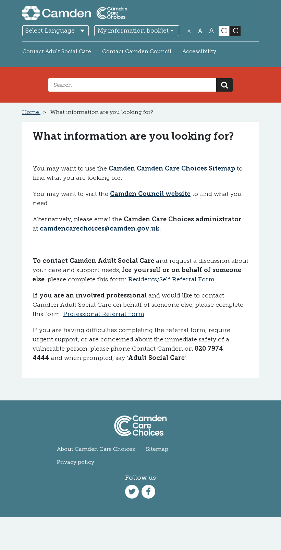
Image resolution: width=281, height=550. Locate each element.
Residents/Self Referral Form (171, 279)
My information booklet (133, 30)
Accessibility (199, 51)
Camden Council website (150, 194)
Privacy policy (75, 462)
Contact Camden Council (136, 51)
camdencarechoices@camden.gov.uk (99, 228)
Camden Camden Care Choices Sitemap (172, 168)
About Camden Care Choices (96, 449)
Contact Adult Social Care (56, 51)
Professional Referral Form (103, 314)
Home (31, 112)
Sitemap (157, 449)
